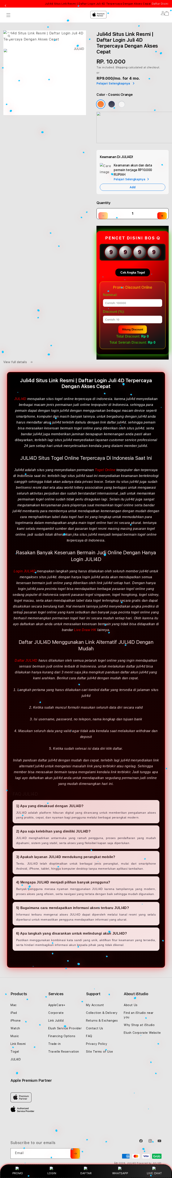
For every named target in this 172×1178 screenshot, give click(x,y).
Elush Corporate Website (142, 1032)
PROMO (17, 1173)
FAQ (89, 1036)
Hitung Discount (132, 329)
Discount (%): (114, 311)
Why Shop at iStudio (139, 1025)
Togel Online (105, 470)
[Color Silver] (121, 104)
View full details (15, 362)
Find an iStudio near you (139, 1015)
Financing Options (61, 1036)
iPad (13, 1012)
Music (14, 1036)
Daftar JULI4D (26, 660)
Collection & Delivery (102, 1012)
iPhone (15, 1020)
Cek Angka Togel (132, 272)
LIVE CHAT (154, 1173)
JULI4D (20, 399)
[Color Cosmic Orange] (100, 104)
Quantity (103, 203)
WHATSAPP (120, 1173)
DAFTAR (86, 1173)
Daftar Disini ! (161, 3)
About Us (131, 1005)
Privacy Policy (96, 1044)
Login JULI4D (25, 571)
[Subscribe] (75, 1153)
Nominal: (110, 295)
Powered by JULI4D (149, 1163)
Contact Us (94, 1028)
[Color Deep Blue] (111, 104)
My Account (95, 1005)
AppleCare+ (56, 1005)
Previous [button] (5, 6)
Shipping (122, 67)
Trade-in (54, 1044)
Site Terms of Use (99, 1051)
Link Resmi (18, 1044)
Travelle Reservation (63, 1051)
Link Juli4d (56, 1020)
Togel (14, 1051)
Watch (15, 1028)
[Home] (77, 32)
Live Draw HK (85, 630)
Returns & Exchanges (102, 1020)
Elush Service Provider (65, 1028)
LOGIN (51, 1173)
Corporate (56, 1012)
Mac (13, 1005)
